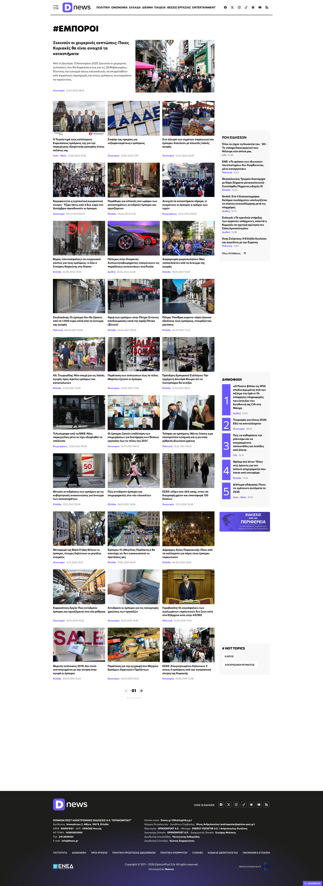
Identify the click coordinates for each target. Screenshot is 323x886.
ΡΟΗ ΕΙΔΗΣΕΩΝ (234, 137)
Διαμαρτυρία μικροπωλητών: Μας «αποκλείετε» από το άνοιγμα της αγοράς (183, 262)
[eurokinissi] (188, 296)
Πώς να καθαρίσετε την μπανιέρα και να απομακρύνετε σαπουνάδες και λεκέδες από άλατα (248, 442)
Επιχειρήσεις (169, 213)
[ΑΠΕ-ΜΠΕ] (134, 412)
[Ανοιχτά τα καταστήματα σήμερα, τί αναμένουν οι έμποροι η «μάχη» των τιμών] (188, 180)
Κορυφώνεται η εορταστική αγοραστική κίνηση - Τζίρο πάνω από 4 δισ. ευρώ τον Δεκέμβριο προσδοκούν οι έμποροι (78, 204)
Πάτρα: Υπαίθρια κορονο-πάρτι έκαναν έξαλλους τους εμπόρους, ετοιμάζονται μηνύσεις (186, 321)
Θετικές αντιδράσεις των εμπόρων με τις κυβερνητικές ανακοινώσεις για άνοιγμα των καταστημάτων (78, 495)
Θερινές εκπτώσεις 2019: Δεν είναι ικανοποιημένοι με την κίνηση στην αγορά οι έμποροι (75, 669)
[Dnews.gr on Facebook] (225, 7)
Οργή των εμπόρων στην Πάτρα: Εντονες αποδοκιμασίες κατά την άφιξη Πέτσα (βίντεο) (133, 321)
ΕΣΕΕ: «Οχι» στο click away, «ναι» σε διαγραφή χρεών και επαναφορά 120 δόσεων (185, 495)
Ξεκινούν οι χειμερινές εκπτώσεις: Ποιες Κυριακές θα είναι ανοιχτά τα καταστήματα (91, 48)
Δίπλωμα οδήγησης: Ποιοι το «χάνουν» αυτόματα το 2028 (249, 488)
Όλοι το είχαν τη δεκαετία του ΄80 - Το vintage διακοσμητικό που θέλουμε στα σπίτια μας (244, 147)
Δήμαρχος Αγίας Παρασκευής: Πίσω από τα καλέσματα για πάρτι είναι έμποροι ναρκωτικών (187, 553)
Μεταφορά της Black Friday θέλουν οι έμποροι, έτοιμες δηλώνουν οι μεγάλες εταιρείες (77, 553)
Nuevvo (169, 869)
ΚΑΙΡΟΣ (229, 656)
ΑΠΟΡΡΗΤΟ (314, 883)
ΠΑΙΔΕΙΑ (160, 7)
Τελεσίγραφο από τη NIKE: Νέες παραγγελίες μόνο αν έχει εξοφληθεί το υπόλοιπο (77, 437)
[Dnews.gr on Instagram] (239, 7)
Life (224, 155)
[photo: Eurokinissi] (134, 528)
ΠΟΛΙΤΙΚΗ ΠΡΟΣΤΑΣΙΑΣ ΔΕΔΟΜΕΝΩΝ (134, 852)
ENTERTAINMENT (204, 7)
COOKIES (197, 852)
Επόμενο (141, 690)
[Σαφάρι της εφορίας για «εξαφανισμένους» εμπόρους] (134, 118)
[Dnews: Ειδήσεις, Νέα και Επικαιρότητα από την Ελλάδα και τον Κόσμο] (77, 7)
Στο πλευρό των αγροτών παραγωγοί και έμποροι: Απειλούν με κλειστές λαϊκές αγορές (188, 143)
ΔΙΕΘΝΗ (147, 7)
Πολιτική (58, 330)
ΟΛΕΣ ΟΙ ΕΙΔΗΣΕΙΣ (204, 805)
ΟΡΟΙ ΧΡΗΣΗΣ (99, 852)
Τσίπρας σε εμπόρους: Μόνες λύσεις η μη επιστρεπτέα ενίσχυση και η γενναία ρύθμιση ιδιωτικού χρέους (187, 437)
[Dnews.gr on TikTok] (246, 7)
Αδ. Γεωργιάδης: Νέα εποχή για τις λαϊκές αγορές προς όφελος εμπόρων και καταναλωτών (79, 379)
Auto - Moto (59, 155)
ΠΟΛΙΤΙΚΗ (103, 7)
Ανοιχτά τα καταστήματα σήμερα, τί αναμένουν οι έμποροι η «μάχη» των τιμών (185, 204)
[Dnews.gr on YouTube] (260, 7)
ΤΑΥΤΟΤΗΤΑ (60, 852)
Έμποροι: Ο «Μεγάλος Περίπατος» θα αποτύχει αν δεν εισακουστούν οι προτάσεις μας (131, 553)
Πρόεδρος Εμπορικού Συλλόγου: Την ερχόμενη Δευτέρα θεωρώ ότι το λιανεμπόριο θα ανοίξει (185, 379)
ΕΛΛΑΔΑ (135, 7)
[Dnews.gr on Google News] (253, 7)
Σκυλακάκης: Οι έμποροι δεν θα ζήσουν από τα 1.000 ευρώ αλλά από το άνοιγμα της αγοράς (78, 321)
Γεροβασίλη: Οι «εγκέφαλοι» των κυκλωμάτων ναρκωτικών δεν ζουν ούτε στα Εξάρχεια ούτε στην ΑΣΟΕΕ (187, 611)
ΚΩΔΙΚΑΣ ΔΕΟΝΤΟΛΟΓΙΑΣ (223, 852)
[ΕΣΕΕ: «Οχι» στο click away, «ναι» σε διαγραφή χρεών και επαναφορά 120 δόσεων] (188, 470)
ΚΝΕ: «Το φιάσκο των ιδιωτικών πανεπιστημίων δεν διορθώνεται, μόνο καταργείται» (243, 165)
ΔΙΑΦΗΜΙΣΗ (79, 852)
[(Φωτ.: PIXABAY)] (134, 238)
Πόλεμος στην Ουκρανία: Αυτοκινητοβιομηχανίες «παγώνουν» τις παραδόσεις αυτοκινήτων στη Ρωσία (133, 262)
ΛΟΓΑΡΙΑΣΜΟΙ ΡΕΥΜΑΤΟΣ (240, 664)
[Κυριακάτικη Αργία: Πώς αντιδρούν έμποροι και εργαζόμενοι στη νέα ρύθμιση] (79, 586)
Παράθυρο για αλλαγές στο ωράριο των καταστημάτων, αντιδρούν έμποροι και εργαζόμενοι (132, 204)
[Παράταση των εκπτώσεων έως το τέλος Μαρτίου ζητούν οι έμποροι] (134, 354)
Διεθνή (111, 271)
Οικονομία (59, 90)
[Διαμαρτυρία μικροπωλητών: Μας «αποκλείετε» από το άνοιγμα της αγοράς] (188, 238)
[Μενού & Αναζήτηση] (55, 7)
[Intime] (79, 296)
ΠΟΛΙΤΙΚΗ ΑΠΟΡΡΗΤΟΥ (173, 852)
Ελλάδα (112, 213)
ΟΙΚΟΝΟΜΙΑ (119, 7)
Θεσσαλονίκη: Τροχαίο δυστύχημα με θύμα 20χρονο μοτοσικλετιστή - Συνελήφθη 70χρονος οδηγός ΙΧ (244, 182)
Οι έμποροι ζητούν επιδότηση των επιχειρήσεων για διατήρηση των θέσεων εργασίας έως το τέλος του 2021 (133, 437)
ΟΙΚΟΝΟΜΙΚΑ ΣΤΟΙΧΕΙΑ (256, 852)
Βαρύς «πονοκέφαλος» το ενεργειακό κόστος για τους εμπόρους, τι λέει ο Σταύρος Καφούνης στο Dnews (77, 262)
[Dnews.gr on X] (232, 7)
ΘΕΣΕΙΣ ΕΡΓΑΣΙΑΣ (179, 7)
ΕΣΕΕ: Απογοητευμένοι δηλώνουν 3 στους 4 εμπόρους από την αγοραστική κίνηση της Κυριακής (186, 669)
